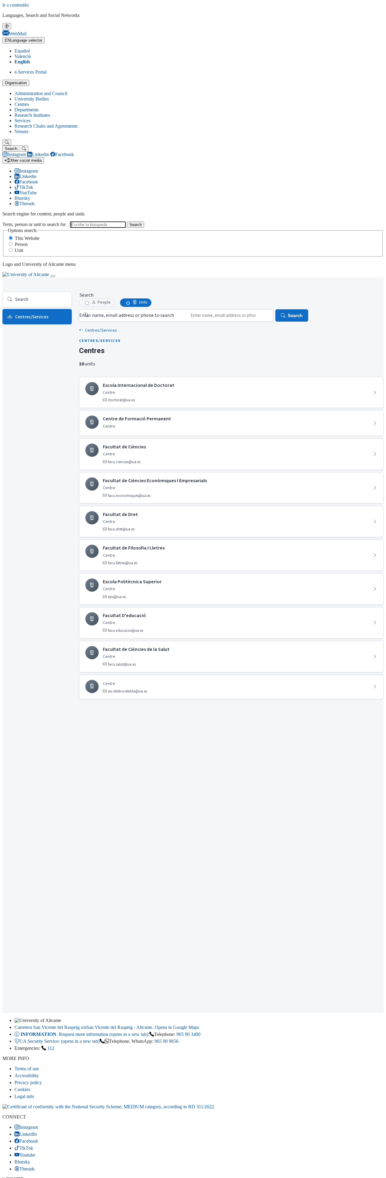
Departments (26, 109)
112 (50, 1048)
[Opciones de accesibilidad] (6, 26)
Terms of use (26, 1068)
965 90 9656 (166, 1041)
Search (135, 224)
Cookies (22, 1089)
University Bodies (31, 98)
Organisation (16, 83)
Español (22, 50)
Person (21, 244)
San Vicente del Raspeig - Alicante (106, 1027)
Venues (21, 131)
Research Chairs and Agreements (46, 126)
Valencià (22, 56)
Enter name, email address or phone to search (126, 315)
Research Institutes (32, 115)
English (22, 61)
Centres (21, 104)
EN (23, 40)
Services (22, 120)
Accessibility (26, 1075)
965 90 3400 (188, 1034)
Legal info (24, 1096)
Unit (19, 250)
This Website (27, 238)
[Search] (6, 142)
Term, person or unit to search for (34, 224)
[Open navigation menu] (52, 276)
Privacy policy (28, 1082)
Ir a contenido (15, 5)
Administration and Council (40, 93)
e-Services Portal (30, 72)
